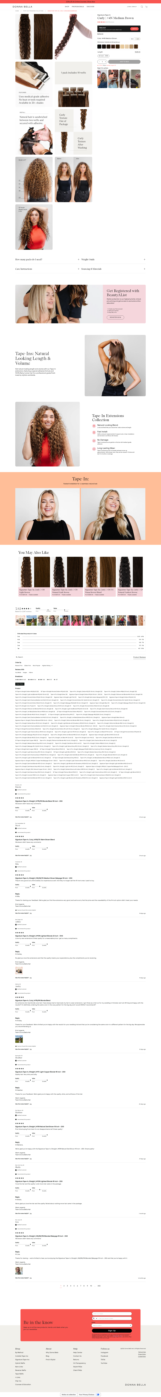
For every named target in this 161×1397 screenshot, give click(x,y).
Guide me (137, 52)
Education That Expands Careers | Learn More (80, 2)
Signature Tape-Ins (22, 1360)
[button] (119, 22)
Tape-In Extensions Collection (33, 11)
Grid (132, 39)
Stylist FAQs (77, 1367)
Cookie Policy (142, 1356)
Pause (89, 56)
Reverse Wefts (20, 1370)
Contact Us (77, 1356)
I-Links (17, 1377)
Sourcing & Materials (91, 269)
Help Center (77, 1352)
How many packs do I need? (28, 259)
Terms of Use (142, 1352)
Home (17, 11)
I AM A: (93, 1322)
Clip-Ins (18, 1381)
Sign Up (112, 1331)
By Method (19, 1352)
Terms (121, 1336)
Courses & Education (23, 1384)
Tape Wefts (19, 1374)
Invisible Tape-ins (21, 1356)
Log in (134, 28)
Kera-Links (19, 1367)
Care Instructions (23, 269)
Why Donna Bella (52, 1352)
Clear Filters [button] (19, 684)
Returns (76, 1360)
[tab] (139, 657)
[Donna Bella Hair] (135, 1385)
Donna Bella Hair (129, 1348)
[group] (25, 609)
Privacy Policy (116, 1336)
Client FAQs (77, 1370)
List (138, 39)
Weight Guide (88, 259)
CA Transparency (79, 1363)
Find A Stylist (50, 1360)
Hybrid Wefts (20, 1363)
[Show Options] (131, 1325)
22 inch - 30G (103, 56)
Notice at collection (69, 1395)
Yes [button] (31, 817)
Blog (47, 1356)
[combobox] (95, 1318)
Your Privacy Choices (86, 1395)
